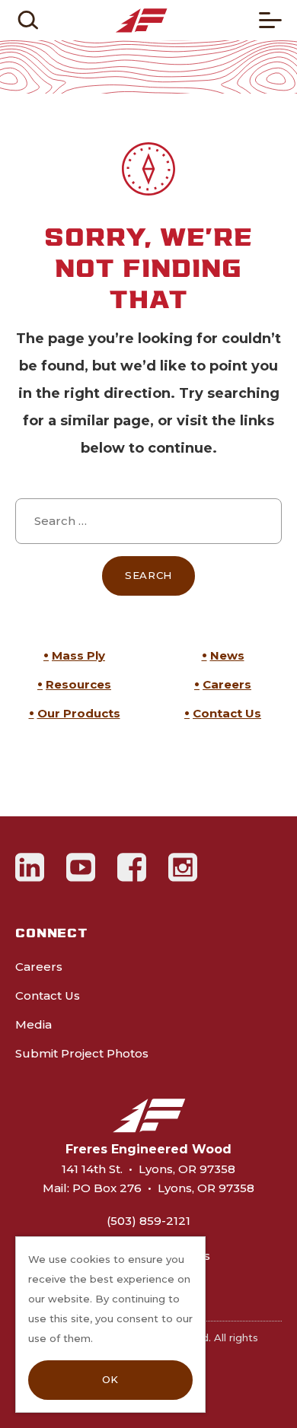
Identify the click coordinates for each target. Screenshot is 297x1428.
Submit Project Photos (81, 1053)
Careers (227, 684)
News (227, 655)
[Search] (28, 20)
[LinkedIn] (30, 867)
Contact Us (227, 713)
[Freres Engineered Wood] (141, 20)
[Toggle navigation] (270, 20)
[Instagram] (183, 867)
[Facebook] (132, 867)
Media (33, 1024)
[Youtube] (81, 867)
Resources (78, 684)
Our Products (78, 713)
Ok (110, 1379)
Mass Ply (78, 655)
